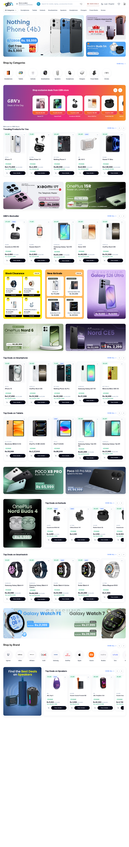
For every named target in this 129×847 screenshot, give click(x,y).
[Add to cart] (7, 173)
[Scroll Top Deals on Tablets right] (124, 413)
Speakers (63, 10)
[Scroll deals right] (120, 90)
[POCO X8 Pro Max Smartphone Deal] (96, 480)
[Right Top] (106, 27)
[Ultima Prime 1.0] (39, 143)
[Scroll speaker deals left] (117, 671)
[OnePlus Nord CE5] (112, 231)
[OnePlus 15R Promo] (96, 195)
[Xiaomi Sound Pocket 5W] (80, 683)
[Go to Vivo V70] (44, 54)
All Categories (9, 10)
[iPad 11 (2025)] (64, 428)
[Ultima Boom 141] (80, 515)
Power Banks (93, 10)
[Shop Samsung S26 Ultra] (106, 294)
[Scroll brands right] (124, 646)
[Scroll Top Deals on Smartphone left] (119, 358)
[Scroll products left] (119, 128)
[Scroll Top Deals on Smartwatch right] (124, 555)
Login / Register (109, 4)
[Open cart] (124, 4)
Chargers (84, 10)
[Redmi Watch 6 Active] (64, 569)
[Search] (38, 4)
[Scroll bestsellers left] (119, 216)
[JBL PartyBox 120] (103, 683)
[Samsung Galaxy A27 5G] (88, 373)
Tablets (34, 10)
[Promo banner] (64, 623)
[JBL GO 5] (88, 143)
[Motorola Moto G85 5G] (112, 373)
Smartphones (25, 10)
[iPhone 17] (15, 143)
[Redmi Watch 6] (88, 569)
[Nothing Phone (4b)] (43, 36)
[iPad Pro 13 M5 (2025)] (39, 428)
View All (120, 63)
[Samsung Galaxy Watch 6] (15, 569)
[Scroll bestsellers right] (124, 216)
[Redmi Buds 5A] (103, 515)
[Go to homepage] (8, 3)
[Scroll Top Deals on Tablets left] (119, 413)
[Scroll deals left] (115, 90)
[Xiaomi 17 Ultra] (112, 143)
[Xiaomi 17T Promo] (33, 195)
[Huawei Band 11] (39, 231)
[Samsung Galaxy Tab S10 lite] (64, 231)
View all (37, 273)
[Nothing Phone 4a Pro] (64, 373)
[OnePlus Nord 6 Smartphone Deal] (33, 337)
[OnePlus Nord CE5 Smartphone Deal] (96, 337)
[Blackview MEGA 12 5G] (15, 428)
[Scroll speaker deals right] (122, 671)
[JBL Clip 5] (57, 683)
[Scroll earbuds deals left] (117, 503)
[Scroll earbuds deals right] (122, 503)
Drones (103, 10)
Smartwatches (52, 10)
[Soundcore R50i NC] (15, 231)
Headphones (73, 10)
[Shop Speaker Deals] (22, 691)
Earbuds (42, 10)
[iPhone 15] (15, 373)
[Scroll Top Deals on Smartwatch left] (119, 555)
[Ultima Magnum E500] (112, 569)
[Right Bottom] (106, 49)
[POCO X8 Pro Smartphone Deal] (33, 480)
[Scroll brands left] (119, 646)
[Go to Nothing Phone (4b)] (42, 54)
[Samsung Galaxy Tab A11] (112, 428)
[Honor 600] (88, 231)
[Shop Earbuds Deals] (22, 523)
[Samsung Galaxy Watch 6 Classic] (39, 569)
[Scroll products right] (124, 128)
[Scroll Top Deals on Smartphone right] (124, 358)
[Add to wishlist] (24, 134)
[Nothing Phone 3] (64, 143)
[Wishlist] (119, 4)
